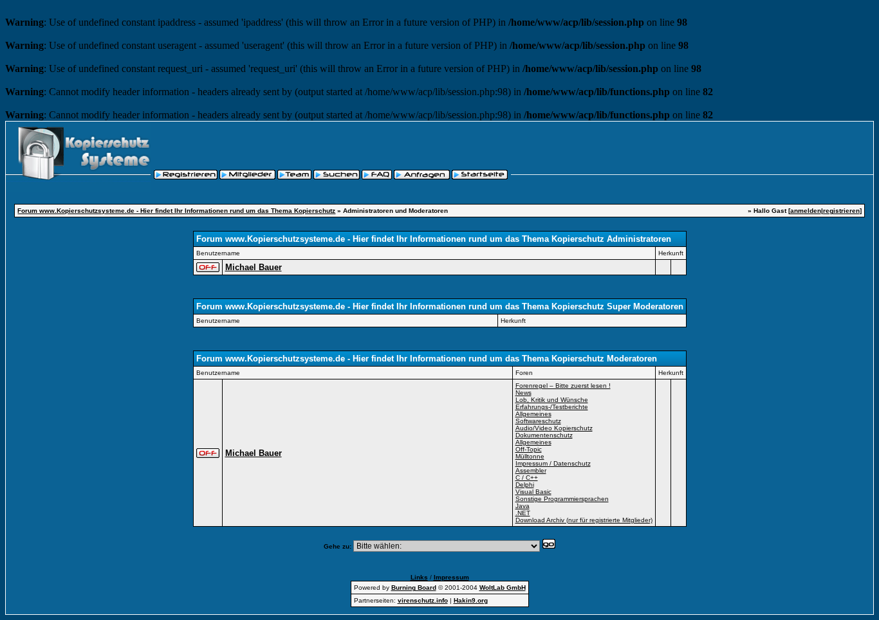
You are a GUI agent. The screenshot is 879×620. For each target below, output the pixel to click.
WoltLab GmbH (502, 587)
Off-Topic (528, 449)
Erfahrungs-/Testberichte (551, 406)
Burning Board (413, 587)
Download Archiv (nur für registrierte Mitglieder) (583, 520)
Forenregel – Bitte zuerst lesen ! (563, 385)
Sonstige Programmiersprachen (562, 498)
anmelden (805, 210)
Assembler (530, 470)
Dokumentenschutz (544, 435)
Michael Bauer (253, 267)
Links (419, 577)
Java (522, 505)
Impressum (451, 577)
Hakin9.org (471, 600)
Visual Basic (533, 491)
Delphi (524, 484)
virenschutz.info (423, 600)
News (523, 392)
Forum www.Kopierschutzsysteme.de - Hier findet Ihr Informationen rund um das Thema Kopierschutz (176, 210)
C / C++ (526, 477)
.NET (522, 512)
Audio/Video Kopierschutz (554, 428)
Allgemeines (533, 413)
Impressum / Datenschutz (553, 463)
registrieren (841, 210)
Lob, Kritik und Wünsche (551, 399)
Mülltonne (529, 456)
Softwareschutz (538, 420)
